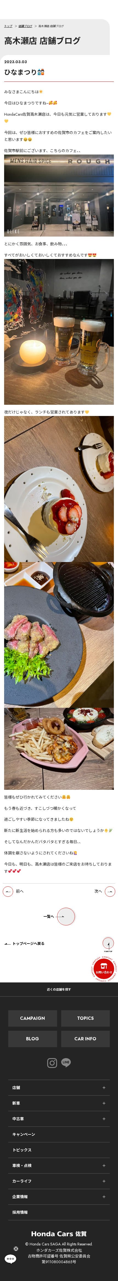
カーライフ (22, 1181)
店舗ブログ (25, 26)
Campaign (32, 1018)
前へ (20, 891)
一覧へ (48, 916)
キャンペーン (23, 1134)
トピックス (22, 1150)
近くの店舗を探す (59, 989)
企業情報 (20, 1197)
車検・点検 (22, 1165)
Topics (85, 1018)
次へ (98, 891)
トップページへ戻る (28, 943)
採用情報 (20, 1212)
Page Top (108, 951)
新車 (16, 1103)
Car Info (85, 1039)
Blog (32, 1039)
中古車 (18, 1119)
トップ (8, 26)
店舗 (16, 1087)
